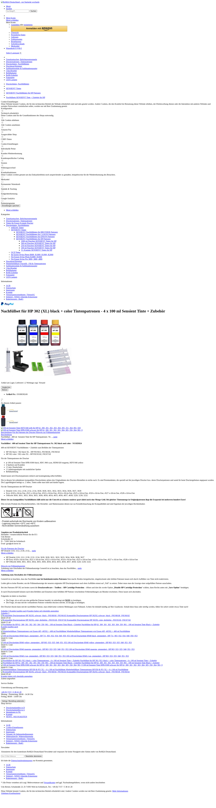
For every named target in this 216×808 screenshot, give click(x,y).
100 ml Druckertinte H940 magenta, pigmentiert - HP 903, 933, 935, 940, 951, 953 (101, 649)
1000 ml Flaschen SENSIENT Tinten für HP (38, 241)
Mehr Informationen (120, 791)
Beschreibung (6, 432)
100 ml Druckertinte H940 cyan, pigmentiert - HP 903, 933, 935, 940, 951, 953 (97, 656)
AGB (8, 286)
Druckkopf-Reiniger (14, 261)
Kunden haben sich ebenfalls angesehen (43, 611)
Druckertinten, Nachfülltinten (17, 225)
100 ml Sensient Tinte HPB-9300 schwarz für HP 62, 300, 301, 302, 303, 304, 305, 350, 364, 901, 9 (122, 665)
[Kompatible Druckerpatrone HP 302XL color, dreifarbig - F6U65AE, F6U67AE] (34, 620)
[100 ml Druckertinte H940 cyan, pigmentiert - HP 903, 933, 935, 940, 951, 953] (33, 656)
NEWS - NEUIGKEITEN (16, 717)
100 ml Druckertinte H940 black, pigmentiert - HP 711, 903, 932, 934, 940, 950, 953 (104, 636)
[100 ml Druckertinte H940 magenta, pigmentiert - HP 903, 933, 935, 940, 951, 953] (35, 649)
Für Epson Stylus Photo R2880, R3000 (26, 257)
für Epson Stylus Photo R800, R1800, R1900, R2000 (32, 255)
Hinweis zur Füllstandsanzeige (48, 432)
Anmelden (15, 25)
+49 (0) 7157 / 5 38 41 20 (11, 692)
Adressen (14, 37)
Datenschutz (11, 288)
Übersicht (15, 33)
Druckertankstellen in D (15, 708)
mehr (55, 437)
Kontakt (9, 292)
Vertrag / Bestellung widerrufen (13, 701)
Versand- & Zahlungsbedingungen (19, 734)
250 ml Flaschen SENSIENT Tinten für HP (38, 246)
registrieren (28, 25)
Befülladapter (11, 270)
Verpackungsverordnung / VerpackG (20, 295)
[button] (39, 29)
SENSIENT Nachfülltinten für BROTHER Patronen (37, 232)
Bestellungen (16, 42)
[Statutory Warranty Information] (2, 399)
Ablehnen (5, 793)
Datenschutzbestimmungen (21, 760)
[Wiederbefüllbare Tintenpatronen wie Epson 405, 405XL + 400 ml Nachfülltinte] (34, 631)
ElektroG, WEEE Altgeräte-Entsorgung (21, 297)
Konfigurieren (14, 793)
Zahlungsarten (16, 39)
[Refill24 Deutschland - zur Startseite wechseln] (20, 2)
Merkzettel (15, 46)
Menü (8, 6)
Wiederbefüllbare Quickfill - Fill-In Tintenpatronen (26, 264)
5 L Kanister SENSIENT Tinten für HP (36, 250)
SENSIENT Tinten (18, 230)
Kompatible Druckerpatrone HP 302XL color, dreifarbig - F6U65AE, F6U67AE (99, 620)
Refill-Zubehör (12, 273)
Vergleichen (6, 387)
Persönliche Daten (18, 35)
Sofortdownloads (17, 44)
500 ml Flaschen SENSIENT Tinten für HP (38, 243)
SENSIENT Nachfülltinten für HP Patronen (33, 239)
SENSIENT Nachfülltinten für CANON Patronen (36, 234)
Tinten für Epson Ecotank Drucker (19, 223)
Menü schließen (12, 20)
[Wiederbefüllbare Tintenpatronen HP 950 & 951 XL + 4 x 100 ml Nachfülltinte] (33, 669)
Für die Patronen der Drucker (24, 432)
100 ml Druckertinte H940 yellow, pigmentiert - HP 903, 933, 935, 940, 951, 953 (100, 642)
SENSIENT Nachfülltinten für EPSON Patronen (35, 237)
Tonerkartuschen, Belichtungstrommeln (21, 219)
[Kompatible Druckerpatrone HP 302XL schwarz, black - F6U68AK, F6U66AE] (34, 615)
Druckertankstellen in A (15, 710)
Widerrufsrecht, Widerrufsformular (19, 736)
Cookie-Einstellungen (14, 727)
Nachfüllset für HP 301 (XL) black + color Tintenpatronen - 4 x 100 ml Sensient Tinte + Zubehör (118, 660)
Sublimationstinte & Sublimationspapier (21, 266)
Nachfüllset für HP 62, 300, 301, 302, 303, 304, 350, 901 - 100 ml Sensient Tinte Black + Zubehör (121, 624)
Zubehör (5, 611)
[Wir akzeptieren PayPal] (7, 305)
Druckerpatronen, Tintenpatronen (19, 221)
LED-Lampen (11, 277)
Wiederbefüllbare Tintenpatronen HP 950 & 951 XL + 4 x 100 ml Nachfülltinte (97, 669)
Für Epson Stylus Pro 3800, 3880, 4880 (26, 259)
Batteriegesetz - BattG (14, 299)
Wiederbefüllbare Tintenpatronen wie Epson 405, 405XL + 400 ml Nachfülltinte (98, 631)
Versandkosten (49, 782)
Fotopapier (10, 275)
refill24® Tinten (17, 228)
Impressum (10, 290)
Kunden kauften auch (18, 611)
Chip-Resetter (11, 268)
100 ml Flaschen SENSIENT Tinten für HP (38, 248)
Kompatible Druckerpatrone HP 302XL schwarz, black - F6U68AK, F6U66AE (98, 615)
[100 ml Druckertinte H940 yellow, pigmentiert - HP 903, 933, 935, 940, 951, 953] (34, 642)
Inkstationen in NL (13, 712)
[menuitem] (110, 6)
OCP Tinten (15, 252)
